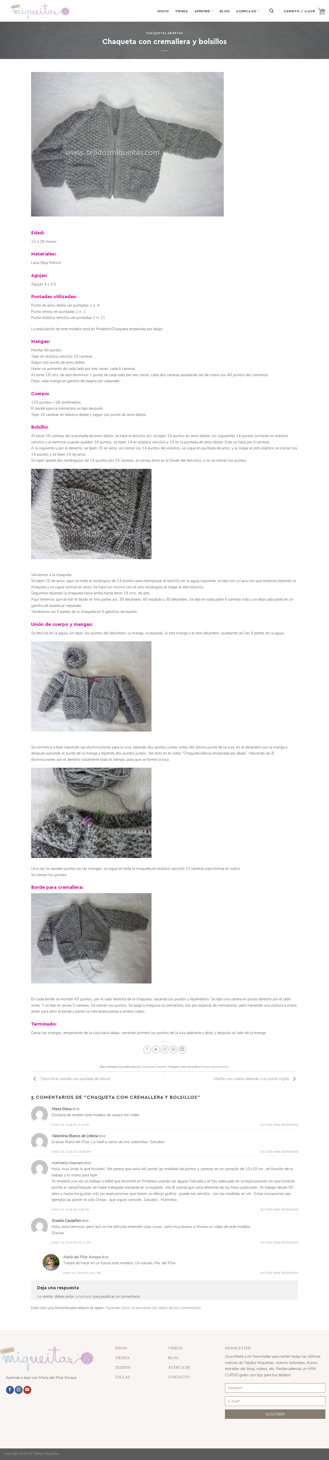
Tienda (181, 11)
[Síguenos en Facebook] (10, 1390)
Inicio (163, 11)
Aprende (202, 11)
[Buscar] (271, 11)
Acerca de (246, 11)
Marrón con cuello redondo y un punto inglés (252, 1078)
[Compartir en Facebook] (147, 1050)
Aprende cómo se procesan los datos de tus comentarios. (153, 1307)
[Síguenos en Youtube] (27, 1390)
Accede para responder (279, 1125)
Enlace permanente (215, 1067)
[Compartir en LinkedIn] (182, 1050)
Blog (225, 11)
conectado (83, 1296)
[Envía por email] (165, 1050)
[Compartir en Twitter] (156, 1050)
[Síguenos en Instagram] (19, 1390)
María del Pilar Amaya (81, 1257)
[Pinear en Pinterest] (173, 1050)
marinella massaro (67, 1162)
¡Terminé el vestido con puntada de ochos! (75, 1078)
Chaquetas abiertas (164, 33)
